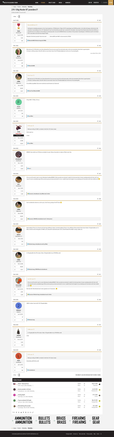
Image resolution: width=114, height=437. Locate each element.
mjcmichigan (20, 407)
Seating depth (21, 394)
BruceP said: (30, 75)
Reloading (29, 385)
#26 (100, 148)
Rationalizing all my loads (24, 406)
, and (37, 40)
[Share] (98, 20)
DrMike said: (30, 329)
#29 (100, 224)
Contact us (75, 433)
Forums (43, 2)
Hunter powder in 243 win (24, 389)
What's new (52, 2)
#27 (100, 173)
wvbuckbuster (21, 391)
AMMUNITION (23, 418)
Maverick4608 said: (32, 25)
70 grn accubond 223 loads (24, 400)
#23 (100, 70)
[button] (46, 2)
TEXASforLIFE (94, 390)
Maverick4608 (16, 12)
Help (94, 433)
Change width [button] (69, 433)
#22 (100, 45)
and (34, 91)
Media (60, 2)
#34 (100, 350)
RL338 (96, 396)
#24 (100, 96)
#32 (100, 299)
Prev (15, 16)
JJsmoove (20, 402)
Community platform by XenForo (25, 433)
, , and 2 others (40, 193)
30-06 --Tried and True (23, 383)
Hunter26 (95, 385)
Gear (95, 418)
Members (68, 2)
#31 (100, 274)
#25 (100, 121)
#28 (100, 198)
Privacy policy (89, 433)
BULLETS (44, 418)
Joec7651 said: (31, 279)
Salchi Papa (20, 396)
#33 (100, 324)
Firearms (79, 418)
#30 (100, 249)
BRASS (61, 418)
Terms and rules (82, 433)
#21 (100, 20)
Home (36, 2)
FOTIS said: (30, 125)
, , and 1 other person (41, 218)
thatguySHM (94, 402)
